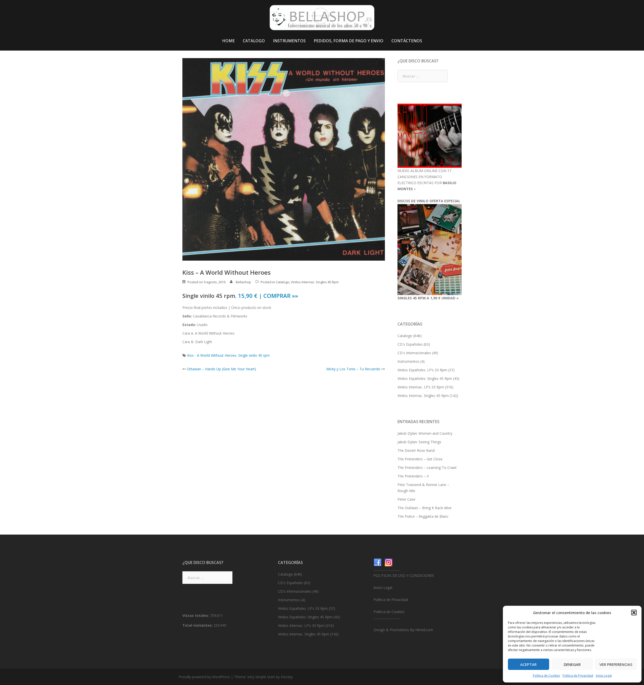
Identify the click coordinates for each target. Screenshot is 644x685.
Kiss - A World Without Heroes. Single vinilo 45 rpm (228, 355)
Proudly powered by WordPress (204, 676)
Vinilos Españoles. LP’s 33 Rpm (422, 370)
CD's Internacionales (414, 352)
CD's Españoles (410, 344)
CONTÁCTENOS (406, 41)
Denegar (572, 664)
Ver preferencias (615, 664)
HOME (228, 41)
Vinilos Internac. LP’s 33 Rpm (420, 387)
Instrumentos (408, 361)
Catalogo (282, 282)
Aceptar (528, 664)
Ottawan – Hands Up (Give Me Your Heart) (221, 369)
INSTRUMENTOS (289, 41)
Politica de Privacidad (577, 675)
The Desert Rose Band (416, 450)
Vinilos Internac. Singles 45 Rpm (315, 282)
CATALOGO (254, 41)
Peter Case (406, 499)
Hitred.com (424, 629)
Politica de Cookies (546, 675)
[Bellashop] (322, 19)
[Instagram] (389, 562)
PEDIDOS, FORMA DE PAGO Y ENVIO (348, 41)
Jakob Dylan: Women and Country (424, 433)
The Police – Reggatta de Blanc (423, 516)
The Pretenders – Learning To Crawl (426, 467)
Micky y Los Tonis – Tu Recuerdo (353, 369)
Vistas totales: (196, 615)
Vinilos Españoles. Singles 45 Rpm (424, 378)
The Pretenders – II (413, 476)
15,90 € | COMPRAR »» (268, 295)
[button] (633, 612)
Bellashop (243, 282)
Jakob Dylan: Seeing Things (419, 441)
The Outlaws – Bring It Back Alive (424, 507)
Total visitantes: (198, 625)
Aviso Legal (604, 675)
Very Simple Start (261, 676)
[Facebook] (378, 562)
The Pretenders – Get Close (419, 459)
